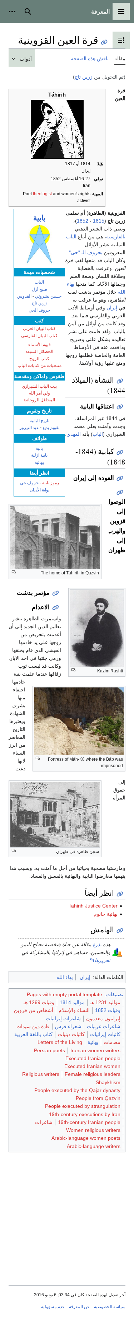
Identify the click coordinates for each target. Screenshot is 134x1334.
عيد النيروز (29, 427)
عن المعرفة (79, 1306)
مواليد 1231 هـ (105, 1002)
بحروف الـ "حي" (86, 252)
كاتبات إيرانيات (105, 1034)
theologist (42, 193)
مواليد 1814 (72, 1002)
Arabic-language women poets (85, 1138)
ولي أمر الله (39, 393)
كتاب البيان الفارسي (39, 335)
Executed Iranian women (92, 1066)
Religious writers (40, 1074)
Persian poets (49, 1050)
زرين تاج (84, 77)
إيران (111, 308)
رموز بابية (50, 482)
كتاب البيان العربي (39, 328)
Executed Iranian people (92, 1058)
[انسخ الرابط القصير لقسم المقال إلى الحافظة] (120, 381)
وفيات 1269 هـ (39, 1002)
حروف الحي (39, 310)
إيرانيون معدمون (103, 1018)
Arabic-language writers (93, 1146)
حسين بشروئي (48, 296)
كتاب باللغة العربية (33, 1034)
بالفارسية (115, 236)
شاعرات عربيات (103, 1026)
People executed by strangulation (82, 1106)
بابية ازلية (39, 455)
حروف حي (29, 482)
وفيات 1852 (107, 1010)
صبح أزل (39, 289)
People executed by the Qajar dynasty (77, 1090)
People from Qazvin (98, 1098)
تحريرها (102, 960)
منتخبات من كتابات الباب (39, 365)
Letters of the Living (60, 1042)
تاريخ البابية (39, 420)
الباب (39, 282)
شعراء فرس (68, 1026)
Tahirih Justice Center (93, 906)
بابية (39, 218)
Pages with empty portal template (64, 994)
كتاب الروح (39, 358)
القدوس (24, 296)
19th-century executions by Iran (84, 1114)
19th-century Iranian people (89, 1122)
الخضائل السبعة (39, 351)
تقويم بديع (51, 427)
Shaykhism (108, 1082)
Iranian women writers (95, 1050)
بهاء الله (64, 977)
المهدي (73, 434)
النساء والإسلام (74, 1010)
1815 (98, 221)
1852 (82, 221)
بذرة (97, 944)
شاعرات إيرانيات (63, 1018)
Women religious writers (93, 1130)
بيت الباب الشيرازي (39, 386)
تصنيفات (114, 994)
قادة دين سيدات (33, 1026)
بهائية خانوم (106, 914)
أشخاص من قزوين (33, 1010)
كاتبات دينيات (71, 1034)
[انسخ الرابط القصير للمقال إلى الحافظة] (104, 42)
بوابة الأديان (39, 490)
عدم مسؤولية (53, 1306)
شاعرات (44, 1122)
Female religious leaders (92, 1074)
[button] (121, 11)
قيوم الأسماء (39, 344)
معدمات (112, 1042)
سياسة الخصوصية (109, 1306)
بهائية (39, 462)
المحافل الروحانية (39, 399)
